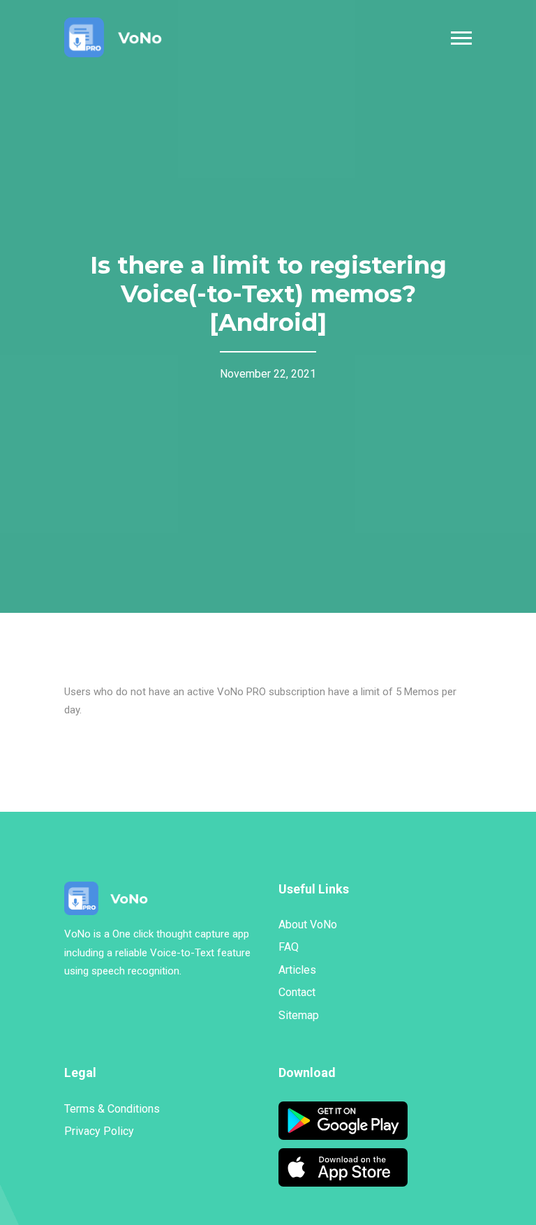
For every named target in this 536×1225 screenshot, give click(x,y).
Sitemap (298, 1015)
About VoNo (307, 924)
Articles (297, 970)
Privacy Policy (99, 1131)
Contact (296, 992)
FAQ (288, 946)
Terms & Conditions (112, 1108)
